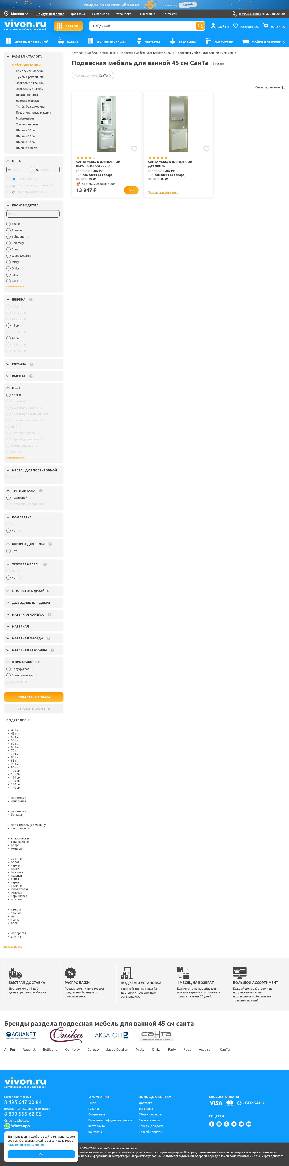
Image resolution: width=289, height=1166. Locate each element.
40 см (15, 730)
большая (17, 814)
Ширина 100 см (26, 148)
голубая (16, 892)
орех (14, 923)
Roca (187, 1049)
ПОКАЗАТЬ (34, 697)
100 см (15, 770)
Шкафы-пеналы (27, 94)
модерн (16, 848)
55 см (15, 740)
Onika (156, 1049)
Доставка (78, 14)
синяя (15, 879)
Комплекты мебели (30, 71)
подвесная (18, 797)
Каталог (77, 53)
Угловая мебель (27, 124)
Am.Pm (9, 1049)
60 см (15, 743)
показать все (15, 286)
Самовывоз (100, 14)
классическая (20, 838)
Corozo (93, 1049)
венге (15, 869)
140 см (15, 787)
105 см (15, 774)
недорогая (18, 933)
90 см (15, 764)
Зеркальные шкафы (30, 89)
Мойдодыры (25, 118)
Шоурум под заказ (50, 14)
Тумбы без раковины (30, 106)
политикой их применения (26, 1145)
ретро (15, 845)
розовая (16, 899)
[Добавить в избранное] (134, 149)
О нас (92, 1103)
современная (20, 841)
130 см (15, 784)
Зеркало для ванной (30, 83)
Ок (41, 1154)
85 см (15, 760)
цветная (16, 858)
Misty (140, 1049)
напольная (18, 801)
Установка (123, 14)
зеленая (16, 885)
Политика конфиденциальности (110, 1120)
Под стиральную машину (33, 112)
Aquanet (29, 1049)
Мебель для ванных (101, 53)
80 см (15, 757)
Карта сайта (96, 1126)
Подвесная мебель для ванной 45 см (145, 53)
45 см (15, 733)
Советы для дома (151, 1126)
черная (16, 865)
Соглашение (96, 1114)
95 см (15, 767)
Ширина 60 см (25, 136)
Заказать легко (149, 1120)
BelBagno (50, 1049)
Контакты (170, 14)
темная (16, 913)
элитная (16, 936)
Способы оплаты (150, 1132)
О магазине (147, 14)
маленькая (18, 811)
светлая (16, 909)
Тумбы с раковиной (29, 77)
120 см (15, 781)
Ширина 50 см (25, 130)
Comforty (72, 1049)
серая (15, 882)
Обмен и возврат (150, 1114)
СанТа (225, 1049)
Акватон (205, 1049)
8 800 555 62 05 (23, 1114)
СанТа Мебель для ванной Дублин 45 (170, 164)
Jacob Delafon (117, 1049)
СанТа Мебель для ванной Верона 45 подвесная (98, 164)
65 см (15, 747)
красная (16, 875)
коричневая (19, 896)
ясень (15, 919)
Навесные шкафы (28, 100)
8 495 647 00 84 (23, 1102)
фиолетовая (19, 889)
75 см (15, 753)
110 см (15, 777)
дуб (13, 916)
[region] (33, 253)
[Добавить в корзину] (131, 190)
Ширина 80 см (25, 142)
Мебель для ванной (26, 65)
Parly (172, 1049)
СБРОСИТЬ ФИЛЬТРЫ (34, 708)
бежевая (17, 872)
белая (15, 862)
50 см (15, 737)
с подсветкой (20, 828)
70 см (15, 750)
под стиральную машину (28, 825)
